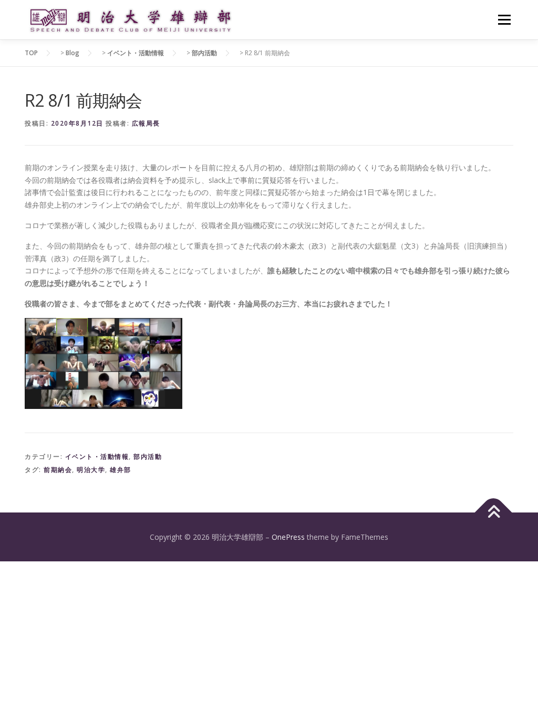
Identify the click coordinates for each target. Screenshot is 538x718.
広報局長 (146, 123)
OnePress (288, 537)
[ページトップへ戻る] (493, 512)
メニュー (504, 20)
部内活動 (147, 456)
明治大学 (91, 469)
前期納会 (58, 469)
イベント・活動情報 (97, 456)
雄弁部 (120, 469)
